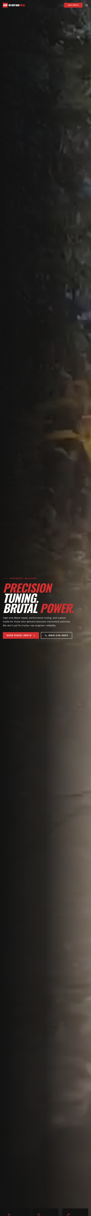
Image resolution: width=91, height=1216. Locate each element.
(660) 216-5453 (58, 635)
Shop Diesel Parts (19, 635)
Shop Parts (73, 5)
